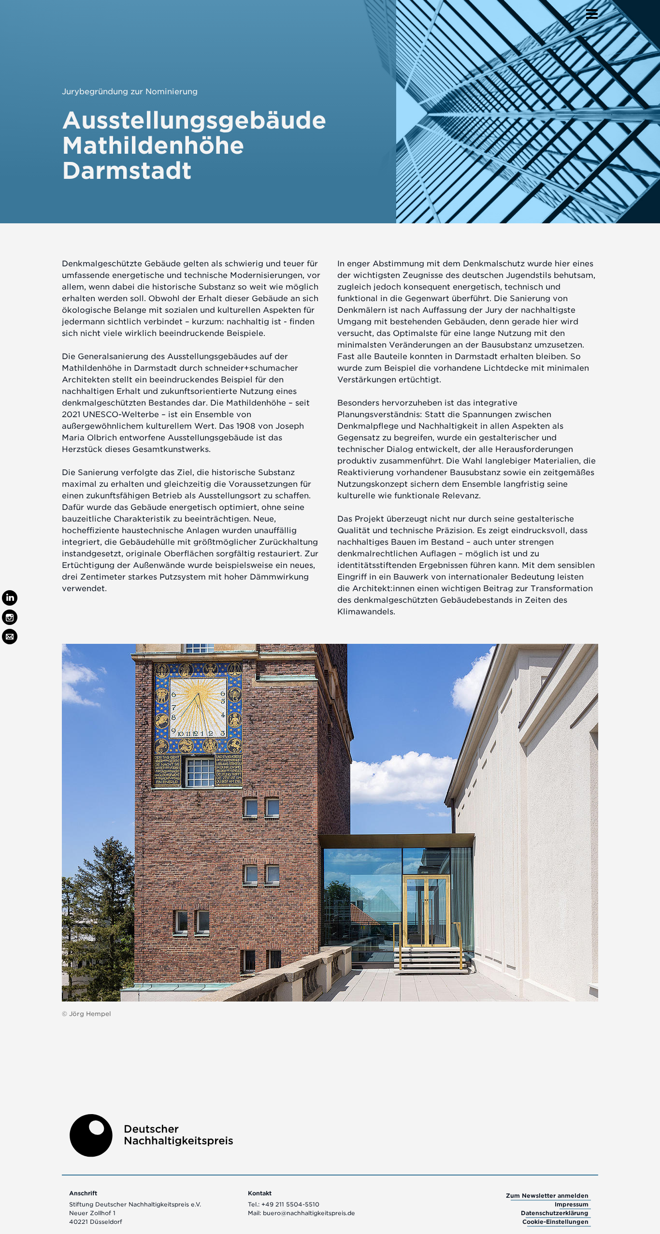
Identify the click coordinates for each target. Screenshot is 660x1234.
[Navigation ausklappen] (592, 11)
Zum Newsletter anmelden (547, 1195)
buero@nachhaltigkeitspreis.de (309, 1213)
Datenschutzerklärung (554, 1213)
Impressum (571, 1204)
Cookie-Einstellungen (555, 1221)
